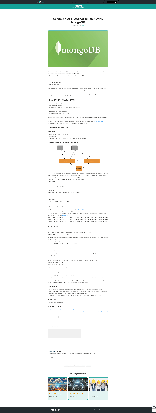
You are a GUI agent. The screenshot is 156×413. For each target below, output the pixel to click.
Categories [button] (73, 2)
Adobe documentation (98, 121)
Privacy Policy (108, 409)
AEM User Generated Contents (98, 395)
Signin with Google (112, 2)
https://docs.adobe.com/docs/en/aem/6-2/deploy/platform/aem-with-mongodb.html (66, 309)
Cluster (66, 365)
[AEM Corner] (42, 2)
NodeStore (88, 365)
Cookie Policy (116, 409)
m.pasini (82, 25)
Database (71, 365)
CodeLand (81, 14)
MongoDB (83, 365)
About (82, 2)
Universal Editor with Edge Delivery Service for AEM (55, 394)
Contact (89, 2)
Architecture (74, 14)
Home (66, 2)
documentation (81, 209)
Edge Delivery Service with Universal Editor (76, 394)
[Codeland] (55, 410)
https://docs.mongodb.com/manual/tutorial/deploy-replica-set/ (94, 311)
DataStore (77, 365)
